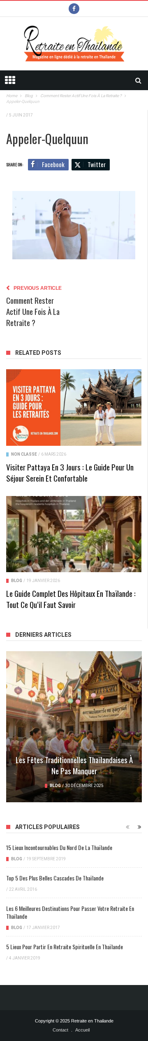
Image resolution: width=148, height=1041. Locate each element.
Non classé (24, 454)
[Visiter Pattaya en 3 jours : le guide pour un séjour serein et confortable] (73, 407)
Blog (16, 580)
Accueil (82, 1029)
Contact (60, 1029)
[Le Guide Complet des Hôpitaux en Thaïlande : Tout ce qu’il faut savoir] (73, 534)
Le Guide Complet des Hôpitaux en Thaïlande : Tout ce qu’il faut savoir (71, 598)
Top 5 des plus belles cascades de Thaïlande (55, 877)
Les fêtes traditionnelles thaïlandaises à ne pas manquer (74, 765)
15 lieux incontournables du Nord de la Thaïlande (59, 847)
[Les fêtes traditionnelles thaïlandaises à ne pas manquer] (74, 726)
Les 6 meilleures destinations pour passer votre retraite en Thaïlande (70, 912)
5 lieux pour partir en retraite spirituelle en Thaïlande (64, 946)
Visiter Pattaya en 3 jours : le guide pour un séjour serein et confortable (70, 472)
